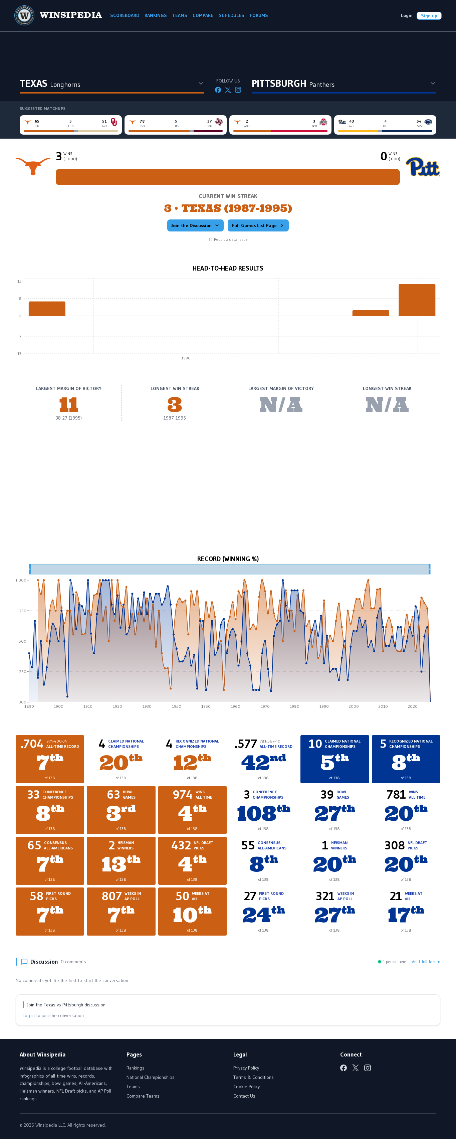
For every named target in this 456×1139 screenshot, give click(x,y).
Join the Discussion (191, 225)
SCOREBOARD (124, 15)
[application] (228, 321)
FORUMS (259, 15)
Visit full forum (426, 962)
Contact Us (244, 1096)
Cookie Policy (246, 1087)
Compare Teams (143, 1096)
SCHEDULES (231, 15)
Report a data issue (231, 239)
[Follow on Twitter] (228, 90)
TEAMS (179, 15)
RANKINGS (156, 15)
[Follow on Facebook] (218, 90)
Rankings (136, 1068)
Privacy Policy (246, 1068)
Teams (133, 1087)
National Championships (151, 1077)
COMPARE (203, 15)
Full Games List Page (254, 225)
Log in (29, 1015)
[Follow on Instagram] (238, 90)
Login (407, 15)
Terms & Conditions (253, 1077)
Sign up (429, 16)
